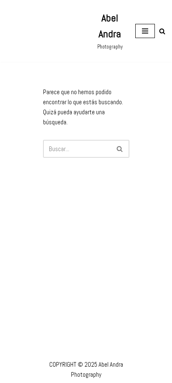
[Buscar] (162, 31)
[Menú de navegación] (145, 31)
